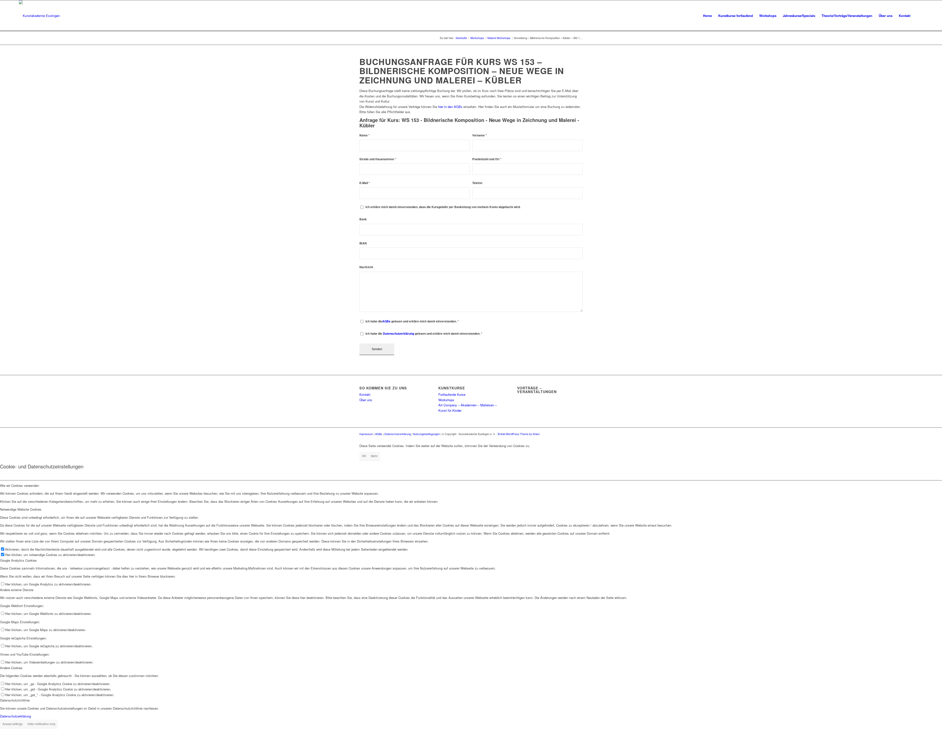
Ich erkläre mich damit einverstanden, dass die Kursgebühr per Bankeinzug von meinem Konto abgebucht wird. (443, 207)
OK (364, 456)
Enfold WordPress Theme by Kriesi (518, 434)
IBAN (363, 243)
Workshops (446, 400)
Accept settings (12, 724)
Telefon (477, 183)
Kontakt (364, 394)
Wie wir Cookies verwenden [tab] (19, 485)
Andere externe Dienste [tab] (16, 589)
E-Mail (364, 183)
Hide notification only (41, 724)
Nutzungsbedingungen (426, 434)
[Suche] (918, 15)
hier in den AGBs (450, 106)
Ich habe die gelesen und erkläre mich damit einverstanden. (412, 321)
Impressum (366, 434)
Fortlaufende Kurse (451, 394)
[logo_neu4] (39, 15)
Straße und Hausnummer (377, 159)
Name (364, 135)
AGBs (386, 321)
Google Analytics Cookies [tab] (18, 560)
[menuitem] (707, 15)
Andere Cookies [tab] (11, 667)
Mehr (374, 456)
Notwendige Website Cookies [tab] (20, 509)
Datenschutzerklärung (398, 333)
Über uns (365, 400)
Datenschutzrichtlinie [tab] (15, 700)
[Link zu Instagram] (579, 433)
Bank (363, 219)
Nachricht (366, 267)
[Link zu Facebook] (571, 433)
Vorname (479, 135)
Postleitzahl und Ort (486, 159)
